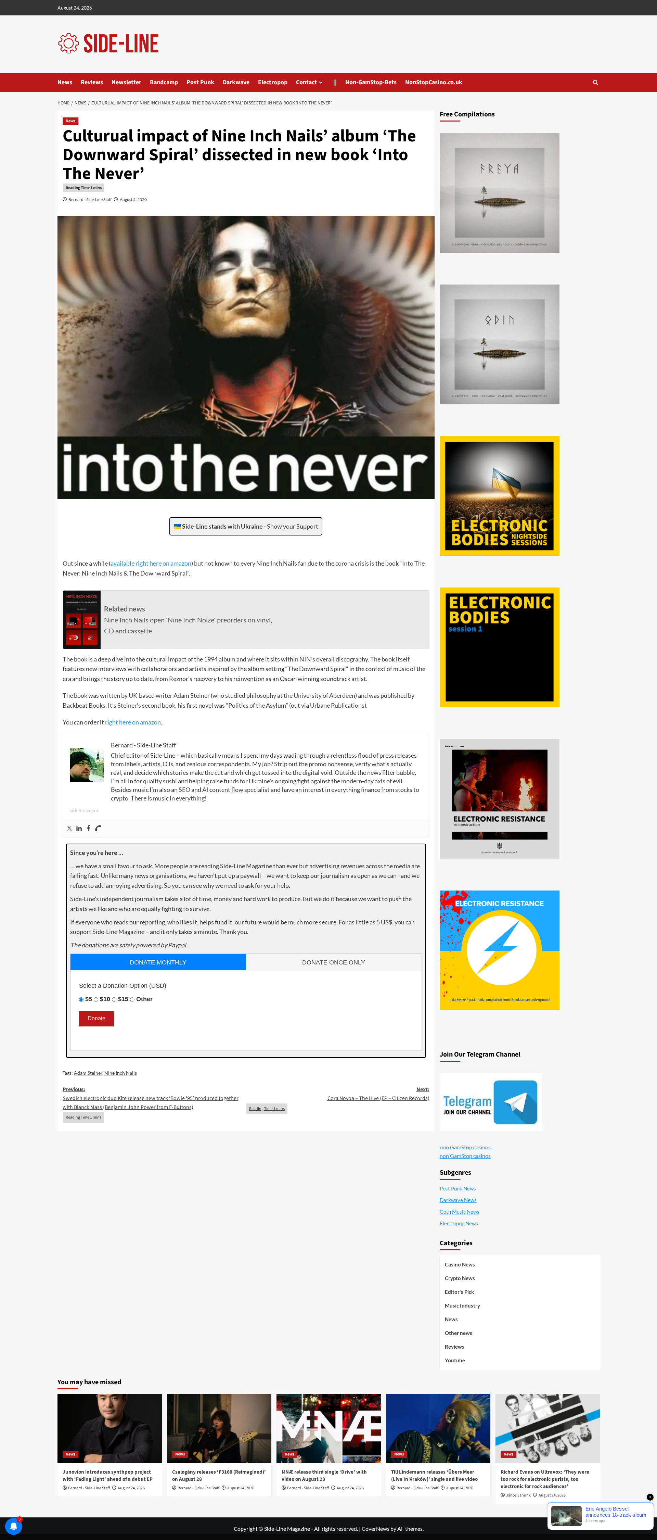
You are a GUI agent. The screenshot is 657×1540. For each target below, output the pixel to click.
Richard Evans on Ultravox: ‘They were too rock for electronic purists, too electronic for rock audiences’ (545, 1479)
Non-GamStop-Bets (371, 82)
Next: (378, 1094)
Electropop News (459, 1223)
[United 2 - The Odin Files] (499, 344)
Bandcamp (164, 82)
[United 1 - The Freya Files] (499, 193)
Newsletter (126, 82)
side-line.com (84, 810)
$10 (105, 999)
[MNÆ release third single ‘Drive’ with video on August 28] (328, 1428)
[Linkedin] (79, 828)
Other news (458, 1333)
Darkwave (236, 82)
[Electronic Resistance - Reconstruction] (499, 799)
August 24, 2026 (131, 1488)
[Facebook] (89, 828)
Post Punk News (458, 1188)
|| (335, 82)
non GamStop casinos (465, 1147)
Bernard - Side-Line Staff (90, 199)
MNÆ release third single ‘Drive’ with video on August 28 (324, 1475)
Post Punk (200, 82)
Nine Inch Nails (120, 1073)
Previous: (151, 1098)
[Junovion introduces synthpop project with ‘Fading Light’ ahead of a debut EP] (109, 1428)
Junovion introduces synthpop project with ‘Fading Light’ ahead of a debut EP (108, 1475)
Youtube (455, 1360)
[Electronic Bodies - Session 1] (499, 647)
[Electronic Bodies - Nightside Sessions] (499, 496)
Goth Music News (459, 1212)
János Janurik (518, 1495)
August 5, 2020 (133, 199)
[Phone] (98, 828)
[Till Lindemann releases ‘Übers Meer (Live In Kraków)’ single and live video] (438, 1428)
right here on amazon (133, 722)
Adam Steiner (88, 1073)
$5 (88, 999)
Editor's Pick (459, 1292)
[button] (595, 82)
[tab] (158, 962)
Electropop (272, 82)
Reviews (92, 82)
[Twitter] (69, 828)
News (64, 82)
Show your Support (292, 526)
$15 (123, 999)
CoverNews (375, 1528)
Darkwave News (458, 1200)
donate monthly (158, 962)
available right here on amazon (151, 563)
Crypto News (460, 1278)
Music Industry (462, 1305)
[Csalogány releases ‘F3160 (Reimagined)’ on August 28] (219, 1428)
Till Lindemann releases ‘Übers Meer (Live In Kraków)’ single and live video (434, 1475)
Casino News (460, 1264)
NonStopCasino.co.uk (433, 82)
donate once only (333, 962)
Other (144, 999)
